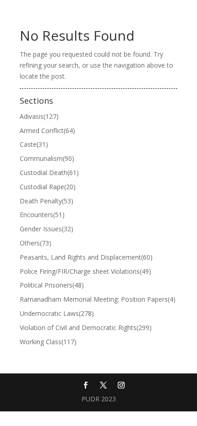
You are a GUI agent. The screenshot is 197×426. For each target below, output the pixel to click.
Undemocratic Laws (57, 313)
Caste (34, 144)
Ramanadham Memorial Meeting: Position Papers (97, 299)
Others (35, 243)
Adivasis (39, 116)
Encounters (42, 214)
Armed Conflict (47, 130)
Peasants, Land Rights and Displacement (86, 257)
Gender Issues (46, 228)
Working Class (48, 341)
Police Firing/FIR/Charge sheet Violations (85, 271)
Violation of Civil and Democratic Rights (86, 327)
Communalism (47, 158)
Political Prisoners (52, 285)
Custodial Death (49, 172)
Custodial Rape (48, 186)
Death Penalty (46, 201)
